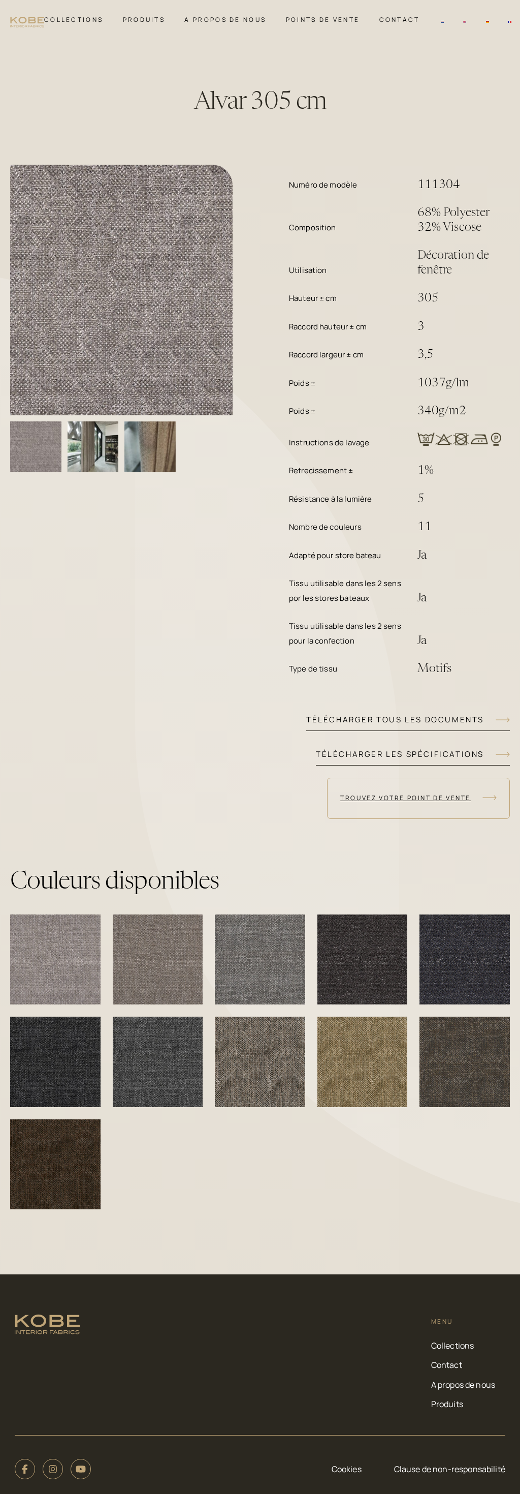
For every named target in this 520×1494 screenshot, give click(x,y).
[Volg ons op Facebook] (25, 1469)
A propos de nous (225, 19)
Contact (399, 19)
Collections (73, 19)
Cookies (347, 1469)
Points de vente (323, 19)
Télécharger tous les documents (395, 719)
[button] (55, 959)
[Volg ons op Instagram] (53, 1469)
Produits (144, 19)
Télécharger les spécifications (400, 754)
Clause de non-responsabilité (449, 1469)
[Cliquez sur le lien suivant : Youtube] (81, 1469)
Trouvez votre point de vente (405, 798)
